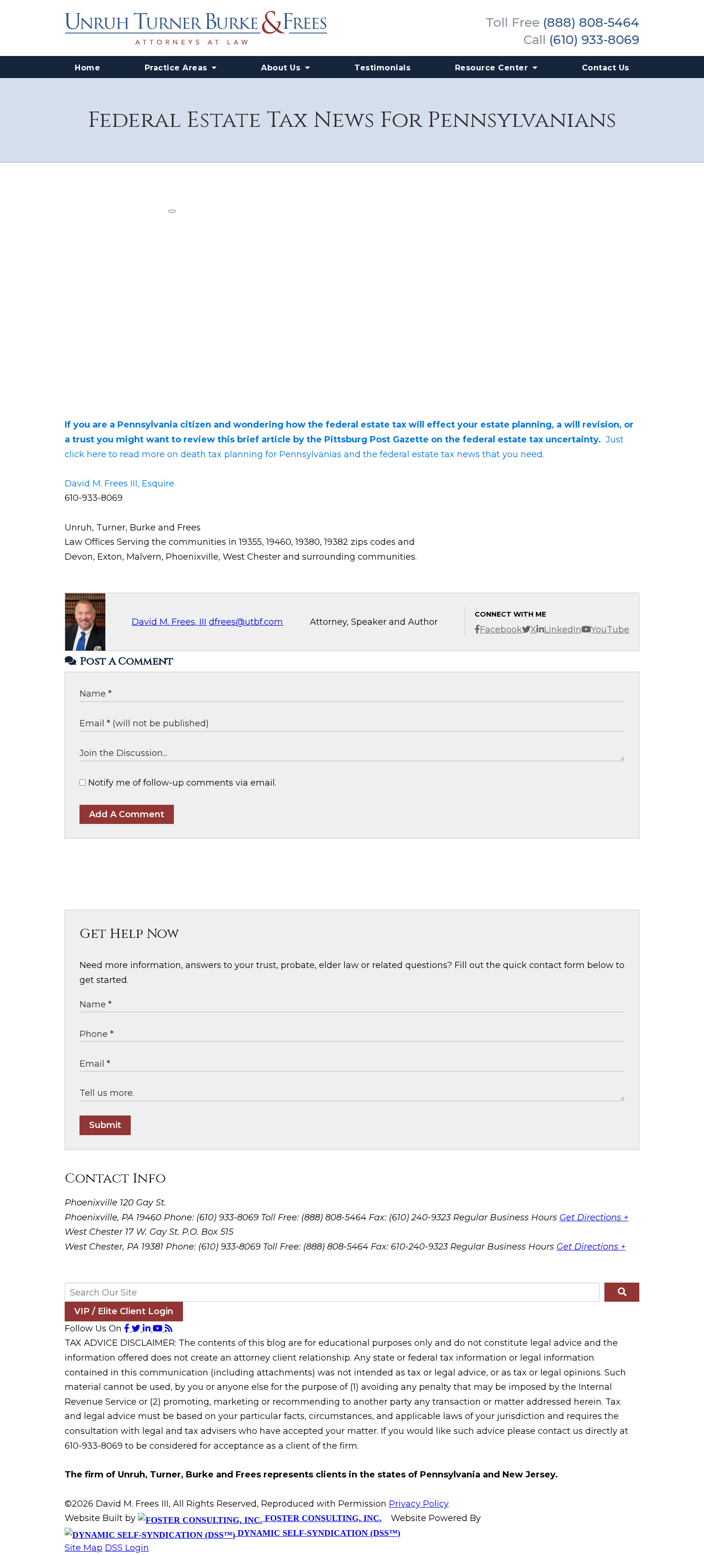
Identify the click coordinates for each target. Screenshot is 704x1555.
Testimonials (382, 67)
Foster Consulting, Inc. (322, 1518)
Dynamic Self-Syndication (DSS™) (317, 1533)
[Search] (621, 1292)
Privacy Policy (419, 1504)
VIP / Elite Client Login (123, 1311)
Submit (105, 1125)
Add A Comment (126, 814)
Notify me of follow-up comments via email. (181, 783)
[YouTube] (159, 1328)
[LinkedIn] (148, 1328)
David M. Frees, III (169, 622)
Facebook (501, 629)
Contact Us (605, 67)
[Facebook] (128, 1328)
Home (87, 67)
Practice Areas (177, 67)
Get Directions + (593, 1217)
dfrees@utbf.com (246, 622)
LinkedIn (562, 629)
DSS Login (127, 1548)
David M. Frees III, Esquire (119, 483)
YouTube (610, 629)
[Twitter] (137, 1328)
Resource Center (493, 67)
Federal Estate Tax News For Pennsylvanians (352, 120)
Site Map (83, 1548)
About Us (282, 67)
